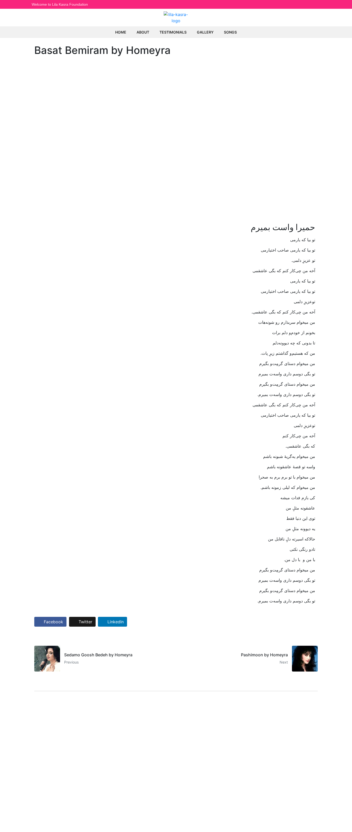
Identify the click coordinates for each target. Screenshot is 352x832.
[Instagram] (307, 4)
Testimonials (173, 32)
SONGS (230, 32)
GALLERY (205, 32)
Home (120, 32)
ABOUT (143, 32)
